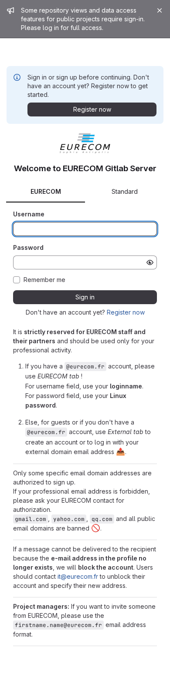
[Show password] (150, 262)
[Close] (159, 10)
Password (28, 247)
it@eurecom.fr (78, 576)
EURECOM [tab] (46, 191)
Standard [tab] (125, 191)
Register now (126, 312)
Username (28, 214)
